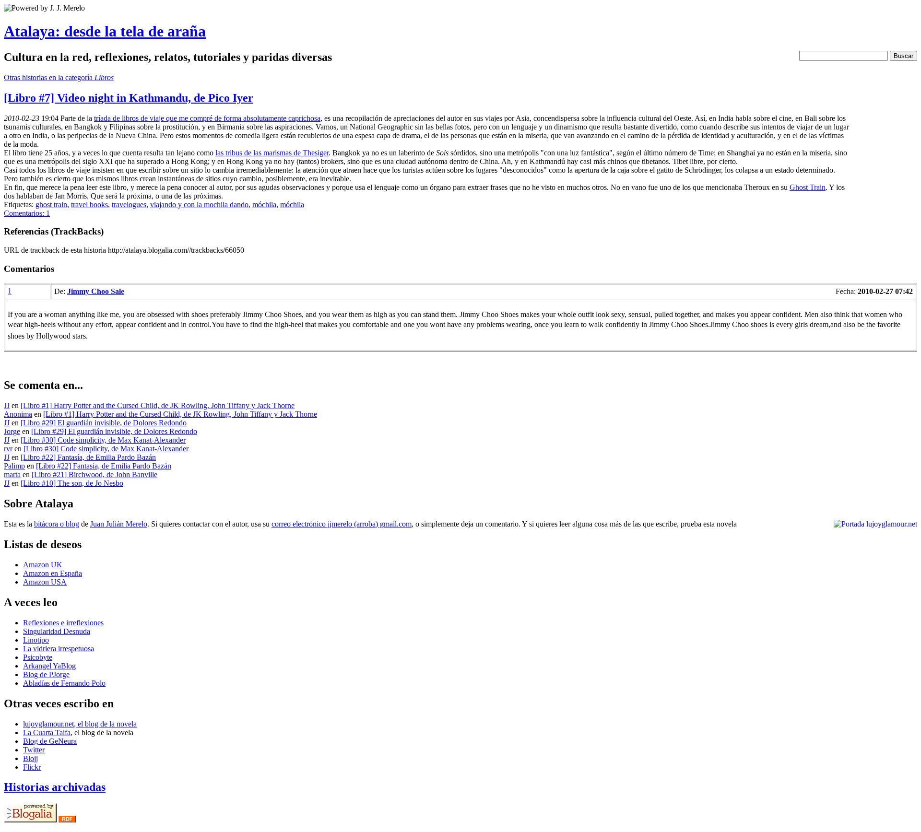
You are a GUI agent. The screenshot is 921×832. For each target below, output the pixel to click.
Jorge (12, 431)
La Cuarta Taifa (47, 732)
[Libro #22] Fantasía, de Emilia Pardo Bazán (88, 457)
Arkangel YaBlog (49, 666)
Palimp (14, 466)
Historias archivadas (55, 787)
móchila (264, 204)
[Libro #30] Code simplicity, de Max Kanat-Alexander (103, 440)
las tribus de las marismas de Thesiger (272, 153)
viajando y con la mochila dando (199, 204)
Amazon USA (45, 582)
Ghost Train (808, 187)
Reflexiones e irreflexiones (63, 623)
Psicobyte (37, 657)
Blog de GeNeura (50, 741)
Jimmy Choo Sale (95, 291)
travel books (89, 204)
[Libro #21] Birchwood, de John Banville (94, 474)
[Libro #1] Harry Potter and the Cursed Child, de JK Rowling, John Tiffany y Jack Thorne (158, 405)
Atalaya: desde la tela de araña (105, 31)
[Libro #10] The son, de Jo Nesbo (72, 483)
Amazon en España (52, 573)
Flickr (32, 767)
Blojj (30, 758)
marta (12, 474)
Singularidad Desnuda (56, 631)
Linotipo (36, 640)
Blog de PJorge (46, 674)
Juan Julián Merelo (118, 524)
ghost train (51, 204)
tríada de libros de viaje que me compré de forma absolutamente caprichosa (207, 118)
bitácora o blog (56, 524)
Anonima (18, 414)
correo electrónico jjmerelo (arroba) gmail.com (342, 524)
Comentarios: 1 (27, 213)
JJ (7, 405)
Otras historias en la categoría (59, 77)
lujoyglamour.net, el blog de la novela (80, 724)
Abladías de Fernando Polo (64, 683)
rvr (8, 449)
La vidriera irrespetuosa (58, 649)
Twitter (34, 750)
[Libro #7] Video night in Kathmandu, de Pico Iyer (128, 98)
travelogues (129, 204)
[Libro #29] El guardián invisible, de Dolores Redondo (104, 423)
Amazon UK (42, 565)
